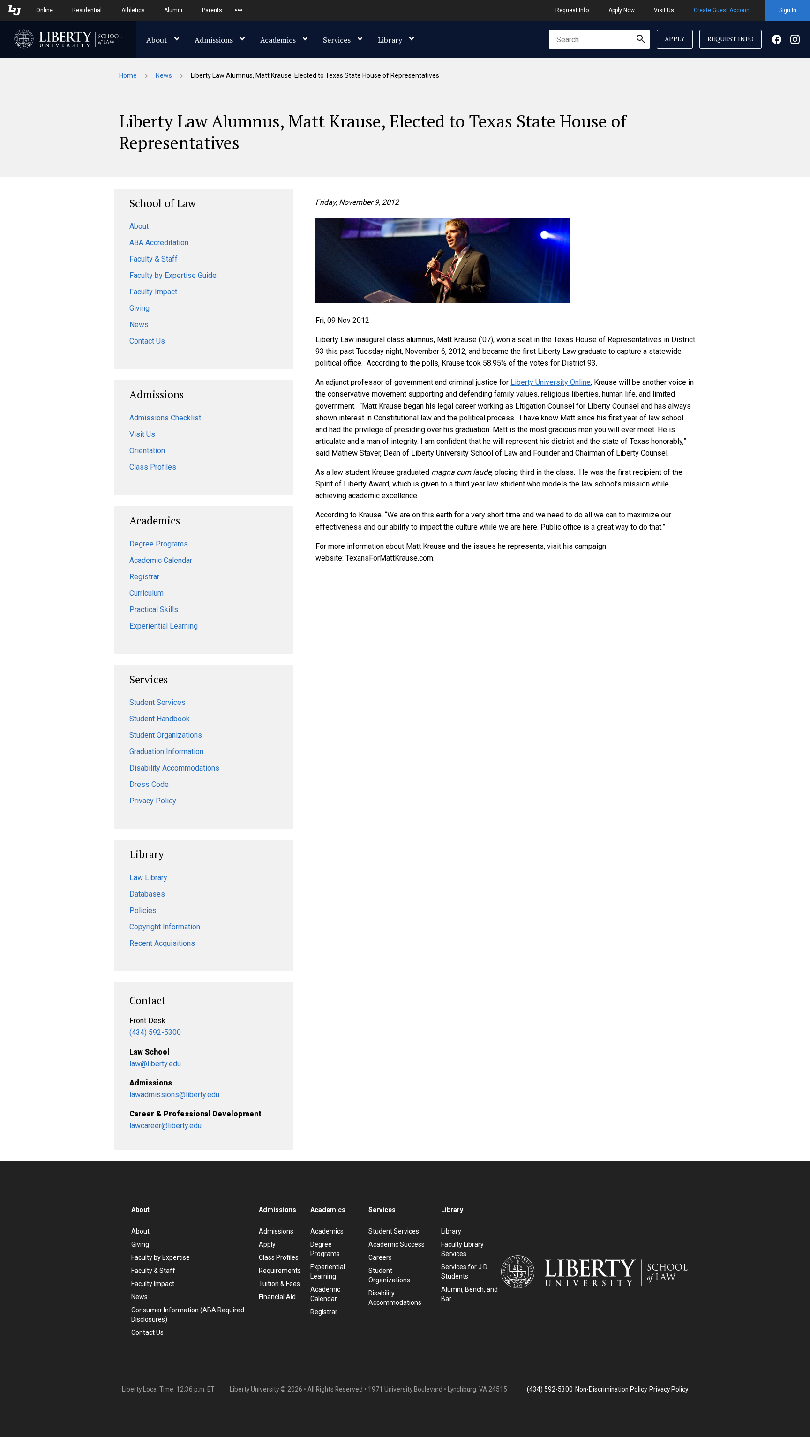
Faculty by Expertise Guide (173, 275)
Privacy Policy (152, 800)
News (164, 75)
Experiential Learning (163, 625)
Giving (139, 308)
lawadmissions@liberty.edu (174, 1094)
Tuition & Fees (279, 1283)
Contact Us (147, 341)
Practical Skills (153, 609)
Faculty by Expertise (160, 1257)
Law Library (148, 877)
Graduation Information (166, 751)
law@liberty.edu (155, 1063)
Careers (380, 1257)
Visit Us (664, 10)
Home (128, 75)
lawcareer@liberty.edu (165, 1125)
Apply (675, 39)
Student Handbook (159, 718)
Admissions (214, 40)
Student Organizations (165, 735)
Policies (143, 910)
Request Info (572, 10)
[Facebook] (776, 39)
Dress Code (149, 784)
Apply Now (621, 10)
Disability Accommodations (174, 767)
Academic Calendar (160, 560)
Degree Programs (158, 543)
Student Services (157, 702)
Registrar (144, 576)
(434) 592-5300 (155, 1032)
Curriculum (146, 593)
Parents (212, 10)
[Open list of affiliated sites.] (238, 10)
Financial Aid (277, 1297)
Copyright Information (164, 926)
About (156, 40)
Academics (278, 40)
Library (390, 40)
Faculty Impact (153, 291)
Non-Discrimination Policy (611, 1389)
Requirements (280, 1270)
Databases (147, 894)
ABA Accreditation (158, 242)
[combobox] (599, 39)
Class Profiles (152, 467)
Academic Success (396, 1244)
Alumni (173, 10)
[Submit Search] (641, 39)
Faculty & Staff (153, 258)
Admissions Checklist (165, 417)
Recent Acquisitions (162, 943)
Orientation (147, 450)
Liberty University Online (550, 382)
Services (337, 40)
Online (44, 10)
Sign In (787, 10)
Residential (87, 10)
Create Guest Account (722, 10)
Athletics (133, 10)
